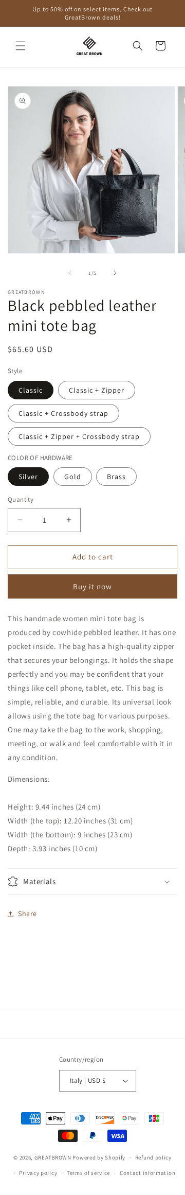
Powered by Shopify (98, 1157)
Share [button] (27, 913)
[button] (20, 45)
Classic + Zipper (96, 390)
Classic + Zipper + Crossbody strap (79, 436)
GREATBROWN (52, 1157)
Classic (30, 390)
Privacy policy (38, 1172)
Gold (72, 476)
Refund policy (153, 1157)
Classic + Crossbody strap (63, 413)
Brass (116, 476)
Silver (28, 476)
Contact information (147, 1172)
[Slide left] (70, 272)
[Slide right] (115, 272)
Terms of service (88, 1172)
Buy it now (92, 586)
